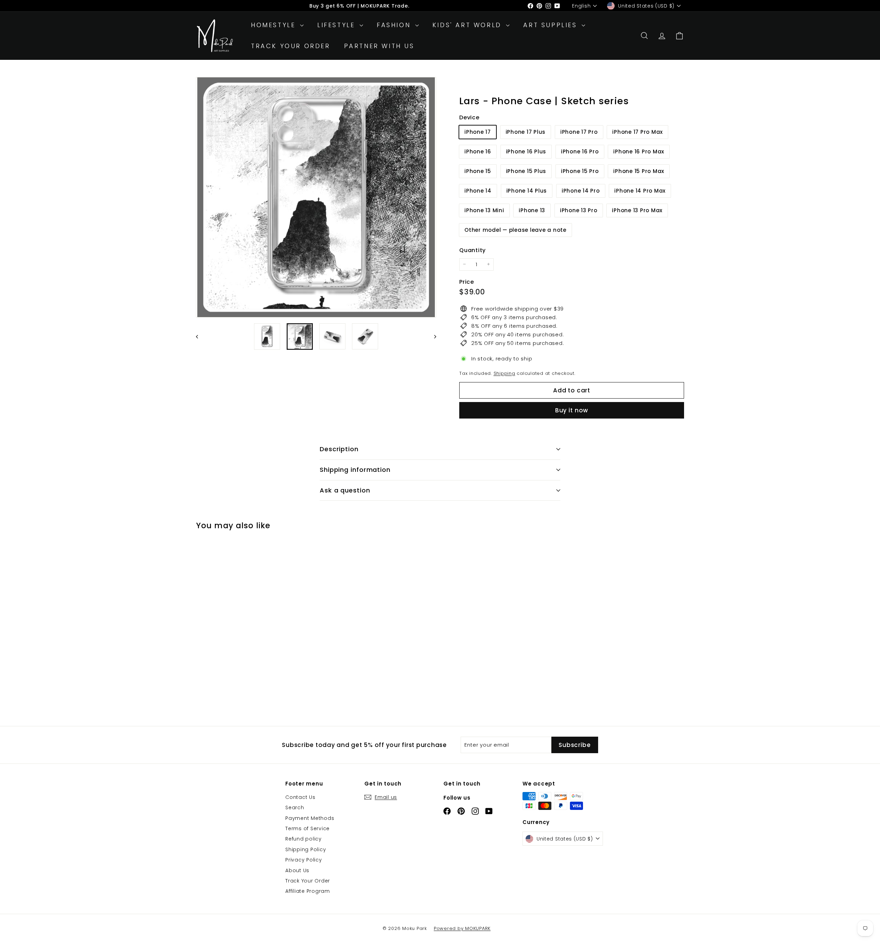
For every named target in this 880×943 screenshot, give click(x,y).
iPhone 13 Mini (484, 210)
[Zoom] (316, 197)
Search (294, 807)
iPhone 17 (477, 132)
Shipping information (355, 469)
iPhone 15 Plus (526, 171)
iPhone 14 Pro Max (640, 190)
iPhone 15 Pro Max (638, 171)
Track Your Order (290, 46)
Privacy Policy (303, 859)
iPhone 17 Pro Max (637, 132)
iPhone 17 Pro (579, 132)
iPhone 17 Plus (526, 132)
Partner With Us (379, 46)
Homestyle (274, 25)
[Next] (432, 336)
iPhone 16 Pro (580, 151)
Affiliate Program (307, 891)
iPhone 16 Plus (526, 151)
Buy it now (571, 410)
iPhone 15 (477, 171)
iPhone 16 (477, 151)
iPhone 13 (532, 210)
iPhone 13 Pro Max (637, 210)
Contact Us (300, 797)
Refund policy (303, 838)
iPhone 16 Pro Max (638, 151)
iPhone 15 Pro (580, 171)
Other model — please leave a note (515, 230)
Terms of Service (307, 828)
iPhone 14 (478, 190)
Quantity (472, 250)
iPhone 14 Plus (526, 190)
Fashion (395, 25)
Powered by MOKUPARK (462, 928)
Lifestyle (337, 25)
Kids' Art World (468, 25)
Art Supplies (551, 25)
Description (339, 449)
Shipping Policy (305, 849)
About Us (297, 870)
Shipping (504, 373)
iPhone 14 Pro (581, 190)
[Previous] (200, 336)
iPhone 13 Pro (578, 210)
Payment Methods (309, 818)
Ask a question (345, 490)
